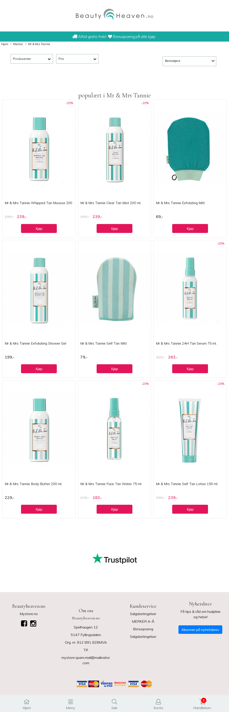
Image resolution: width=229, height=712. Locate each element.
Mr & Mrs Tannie (39, 44)
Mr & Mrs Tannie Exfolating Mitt (180, 203)
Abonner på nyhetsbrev (200, 629)
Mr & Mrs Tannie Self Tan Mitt (103, 343)
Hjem (4, 44)
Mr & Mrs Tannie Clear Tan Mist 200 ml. (110, 203)
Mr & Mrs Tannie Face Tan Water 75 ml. (111, 484)
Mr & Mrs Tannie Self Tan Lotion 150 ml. (187, 484)
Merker (18, 44)
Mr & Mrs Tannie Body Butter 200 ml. (33, 484)
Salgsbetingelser (143, 613)
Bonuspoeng (143, 629)
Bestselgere (172, 61)
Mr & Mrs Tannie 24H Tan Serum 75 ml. (186, 343)
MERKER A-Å (143, 621)
